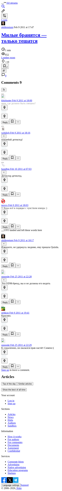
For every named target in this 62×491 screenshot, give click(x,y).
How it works (14, 436)
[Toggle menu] (2, 3)
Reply (5, 122)
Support (25, 485)
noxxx (4, 205)
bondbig (5, 169)
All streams (12, 3)
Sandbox (12, 425)
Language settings (11, 485)
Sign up (5, 370)
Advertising (13, 464)
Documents (13, 445)
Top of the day (9, 384)
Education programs (18, 470)
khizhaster (6, 100)
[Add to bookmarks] (12, 121)
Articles (11, 414)
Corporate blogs (16, 461)
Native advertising (17, 467)
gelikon (5, 312)
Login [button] (4, 20)
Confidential (14, 451)
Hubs (10, 420)
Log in (11, 400)
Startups (12, 473)
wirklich (5, 132)
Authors (12, 423)
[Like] (4, 107)
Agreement (13, 448)
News (11, 417)
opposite (5, 276)
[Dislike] (4, 116)
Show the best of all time (14, 390)
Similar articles (25, 384)
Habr (19, 488)
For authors (13, 439)
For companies (15, 442)
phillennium (7, 27)
